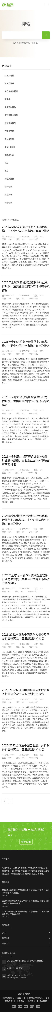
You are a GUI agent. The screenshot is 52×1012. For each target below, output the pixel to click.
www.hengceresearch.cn (16, 978)
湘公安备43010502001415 (37, 998)
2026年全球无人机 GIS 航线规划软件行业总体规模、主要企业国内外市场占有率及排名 (26, 579)
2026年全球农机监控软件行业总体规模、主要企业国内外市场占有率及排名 (26, 343)
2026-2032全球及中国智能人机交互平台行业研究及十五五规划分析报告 (25, 636)
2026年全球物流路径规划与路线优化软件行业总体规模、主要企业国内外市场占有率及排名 (26, 520)
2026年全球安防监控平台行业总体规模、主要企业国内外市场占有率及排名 (26, 229)
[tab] (26, 76)
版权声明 (43, 1001)
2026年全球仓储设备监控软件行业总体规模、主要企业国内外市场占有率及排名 (26, 401)
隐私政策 (9, 1001)
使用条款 (20, 1001)
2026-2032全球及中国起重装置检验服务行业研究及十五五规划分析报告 (25, 692)
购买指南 (26, 841)
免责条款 (31, 1001)
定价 (4, 933)
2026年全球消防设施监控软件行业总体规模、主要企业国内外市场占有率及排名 (26, 286)
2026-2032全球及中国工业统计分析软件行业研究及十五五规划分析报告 (25, 747)
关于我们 (5, 943)
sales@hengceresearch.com (18, 975)
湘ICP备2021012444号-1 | (13, 998)
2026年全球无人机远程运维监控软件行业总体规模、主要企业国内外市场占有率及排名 (26, 460)
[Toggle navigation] (46, 5)
